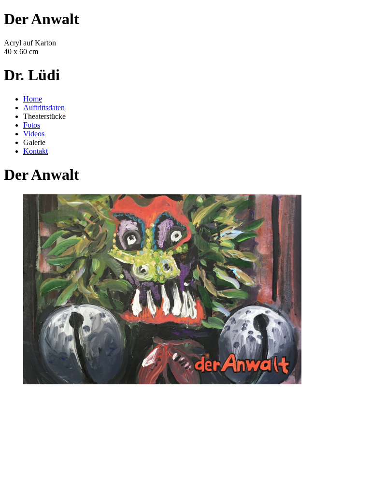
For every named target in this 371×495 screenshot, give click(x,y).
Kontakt (35, 151)
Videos (33, 134)
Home (32, 99)
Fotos (31, 125)
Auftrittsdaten (44, 107)
